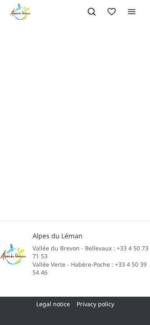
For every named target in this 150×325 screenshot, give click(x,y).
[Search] (91, 11)
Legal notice (53, 304)
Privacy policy (95, 304)
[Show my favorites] (111, 12)
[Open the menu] (131, 11)
